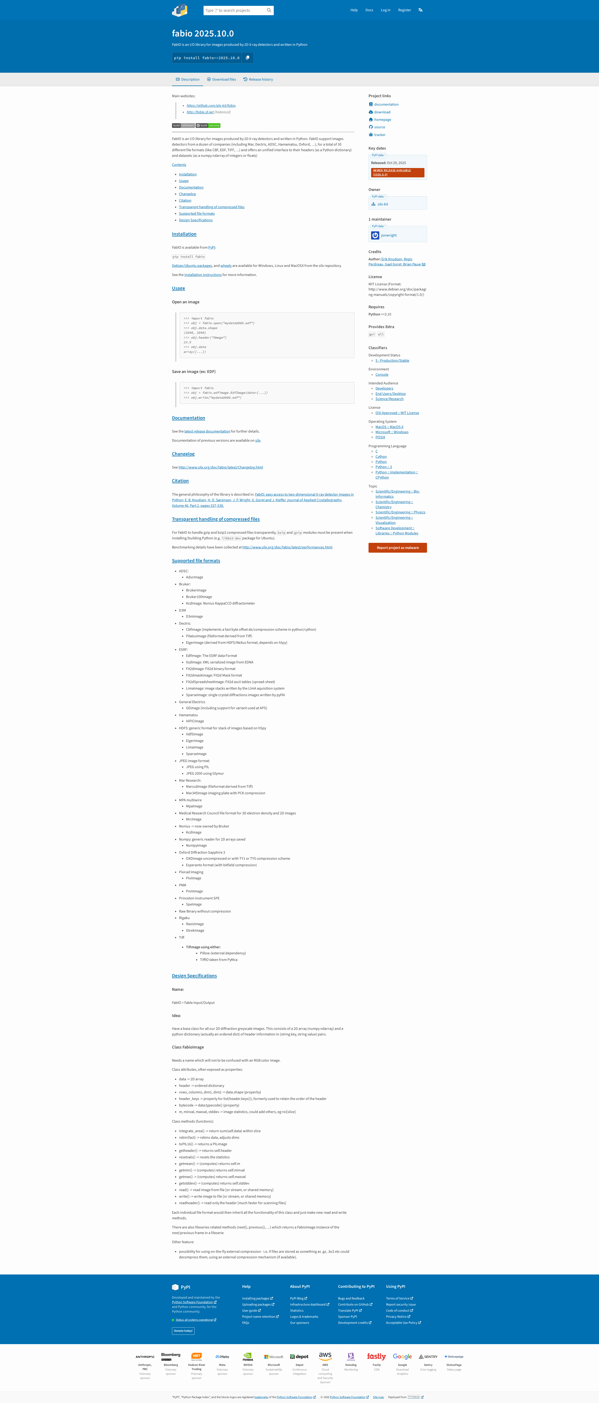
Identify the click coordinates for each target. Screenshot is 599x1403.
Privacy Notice (396, 1316)
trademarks (261, 1397)
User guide (249, 1310)
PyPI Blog (296, 1298)
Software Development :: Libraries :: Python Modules (397, 531)
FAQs (245, 1322)
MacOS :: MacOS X (389, 426)
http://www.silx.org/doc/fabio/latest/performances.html (287, 547)
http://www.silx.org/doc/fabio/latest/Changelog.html (221, 467)
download (382, 112)
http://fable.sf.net (200, 112)
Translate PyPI (348, 1310)
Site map (378, 1397)
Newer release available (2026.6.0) (392, 172)
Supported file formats (197, 213)
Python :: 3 (384, 466)
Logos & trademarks (304, 1316)
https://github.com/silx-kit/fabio (211, 105)
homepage (382, 119)
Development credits (353, 1322)
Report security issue (401, 1304)
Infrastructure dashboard (308, 1304)
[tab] (187, 79)
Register (404, 10)
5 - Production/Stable (392, 360)
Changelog (187, 194)
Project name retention (258, 1316)
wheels (226, 265)
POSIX (380, 437)
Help (354, 10)
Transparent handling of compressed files (212, 207)
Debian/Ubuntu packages (192, 265)
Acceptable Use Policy (401, 1322)
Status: (194, 1320)
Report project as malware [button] (398, 547)
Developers (384, 388)
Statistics (296, 1310)
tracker (380, 134)
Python (381, 461)
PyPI (211, 247)
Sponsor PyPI (347, 1316)
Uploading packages (256, 1304)
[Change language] (421, 10)
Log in (386, 10)
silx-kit (382, 204)
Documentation (191, 187)
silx (257, 440)
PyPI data (378, 155)
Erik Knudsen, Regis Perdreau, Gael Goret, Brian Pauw (395, 262)
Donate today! (183, 1331)
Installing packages (255, 1298)
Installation (188, 174)
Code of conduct (397, 1310)
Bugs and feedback (351, 1298)
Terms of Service (397, 1298)
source (379, 127)
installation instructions (203, 274)
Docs (369, 10)
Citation (185, 200)
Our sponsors (299, 1322)
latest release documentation (207, 431)
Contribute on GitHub (353, 1304)
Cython (381, 456)
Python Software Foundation (192, 1302)
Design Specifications (196, 220)
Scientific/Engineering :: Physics (400, 512)
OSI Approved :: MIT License (397, 412)
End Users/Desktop (391, 393)
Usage (184, 180)
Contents (179, 164)
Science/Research (390, 398)
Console (382, 374)
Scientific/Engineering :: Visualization (394, 520)
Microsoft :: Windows (392, 432)
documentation (386, 104)
